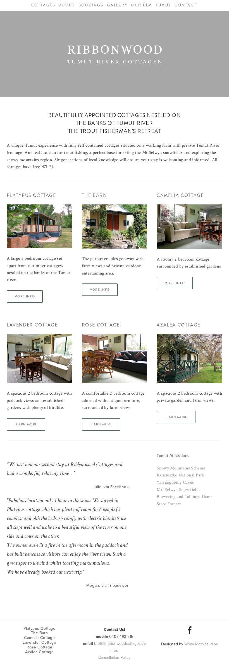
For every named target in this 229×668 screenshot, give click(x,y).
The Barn (94, 195)
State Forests (169, 504)
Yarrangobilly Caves (175, 482)
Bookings (91, 5)
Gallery (117, 5)
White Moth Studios (201, 644)
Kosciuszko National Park (180, 475)
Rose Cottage (101, 325)
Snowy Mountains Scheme (181, 468)
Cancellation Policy (114, 657)
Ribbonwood (115, 49)
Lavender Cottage (32, 325)
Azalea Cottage (178, 325)
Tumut (163, 5)
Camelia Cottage (180, 195)
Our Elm (141, 5)
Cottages (43, 5)
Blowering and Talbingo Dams (185, 497)
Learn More (26, 424)
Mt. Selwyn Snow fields (178, 490)
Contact (185, 5)
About (67, 5)
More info (25, 296)
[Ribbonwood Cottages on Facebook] (190, 630)
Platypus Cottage (31, 195)
